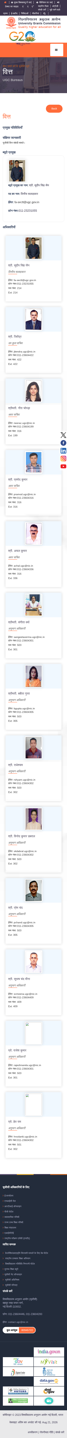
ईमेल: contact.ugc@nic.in (15, 1322)
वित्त (8, 72)
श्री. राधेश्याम (15, 765)
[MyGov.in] (18, 1361)
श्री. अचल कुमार (17, 551)
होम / (5, 66)
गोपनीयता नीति (46, 1432)
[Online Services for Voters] (18, 1391)
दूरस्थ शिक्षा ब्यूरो (11, 1269)
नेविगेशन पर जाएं (46, 2)
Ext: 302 (13, 792)
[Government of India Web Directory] (49, 1400)
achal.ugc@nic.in (23, 565)
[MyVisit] (49, 1361)
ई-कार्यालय (8, 1195)
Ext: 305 (13, 720)
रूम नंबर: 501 (14, 1144)
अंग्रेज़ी (55, 6)
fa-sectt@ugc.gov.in (26, 202)
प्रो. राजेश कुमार (17, 1050)
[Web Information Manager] (18, 1400)
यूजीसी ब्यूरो (24, 66)
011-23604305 (25, 712)
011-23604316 (25, 497)
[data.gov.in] (49, 1381)
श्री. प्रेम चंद (15, 907)
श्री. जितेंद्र (14, 336)
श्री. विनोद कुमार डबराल (21, 836)
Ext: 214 (13, 292)
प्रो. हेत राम (14, 1121)
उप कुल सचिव (15, 343)
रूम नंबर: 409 (14, 1001)
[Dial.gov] (49, 1391)
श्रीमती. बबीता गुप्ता (19, 693)
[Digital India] (18, 1371)
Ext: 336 (13, 578)
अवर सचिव (13, 414)
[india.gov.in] (49, 1351)
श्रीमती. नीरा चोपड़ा (19, 408)
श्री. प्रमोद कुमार (17, 479)
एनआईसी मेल (10, 1201)
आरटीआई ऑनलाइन (12, 1206)
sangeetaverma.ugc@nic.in (29, 637)
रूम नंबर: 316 (14, 431)
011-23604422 (25, 355)
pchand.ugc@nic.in (24, 922)
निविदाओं (24, 13)
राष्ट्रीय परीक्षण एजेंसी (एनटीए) (17, 1238)
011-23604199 (25, 426)
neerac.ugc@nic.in (24, 423)
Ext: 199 (13, 435)
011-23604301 (25, 640)
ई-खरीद (14, 13)
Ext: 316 (13, 506)
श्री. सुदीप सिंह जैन (39, 185)
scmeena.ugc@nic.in (25, 993)
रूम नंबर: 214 (14, 288)
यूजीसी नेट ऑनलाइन (13, 1274)
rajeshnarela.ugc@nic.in (27, 1065)
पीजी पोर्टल (8, 1211)
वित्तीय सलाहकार (29, 193)
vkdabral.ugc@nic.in (25, 851)
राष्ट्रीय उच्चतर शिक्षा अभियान (17, 1258)
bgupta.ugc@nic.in (24, 708)
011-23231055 (28, 210)
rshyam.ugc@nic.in (24, 779)
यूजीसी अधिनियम (11, 1279)
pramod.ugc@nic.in (25, 494)
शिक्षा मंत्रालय (10, 1227)
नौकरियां (35, 13)
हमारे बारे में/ (13, 66)
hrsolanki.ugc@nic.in (25, 1136)
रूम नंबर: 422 (14, 359)
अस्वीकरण (33, 1432)
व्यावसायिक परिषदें (11, 1217)
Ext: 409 (13, 1006)
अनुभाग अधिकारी (16, 628)
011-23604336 (25, 569)
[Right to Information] (49, 1371)
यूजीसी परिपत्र (11, 1285)
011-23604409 (25, 997)
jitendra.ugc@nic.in (24, 351)
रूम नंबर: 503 (14, 645)
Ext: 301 (13, 649)
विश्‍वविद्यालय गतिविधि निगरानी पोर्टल (19, 1263)
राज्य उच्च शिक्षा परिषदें (13, 1222)
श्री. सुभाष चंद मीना (19, 979)
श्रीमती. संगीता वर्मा (18, 622)
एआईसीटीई (9, 1233)
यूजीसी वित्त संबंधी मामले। (14, 142)
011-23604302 (25, 783)
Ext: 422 (13, 364)
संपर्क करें (42, 9)
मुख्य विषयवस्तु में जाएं (23, 2)
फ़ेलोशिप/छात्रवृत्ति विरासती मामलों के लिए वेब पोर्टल (26, 1253)
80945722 (27, 1330)
